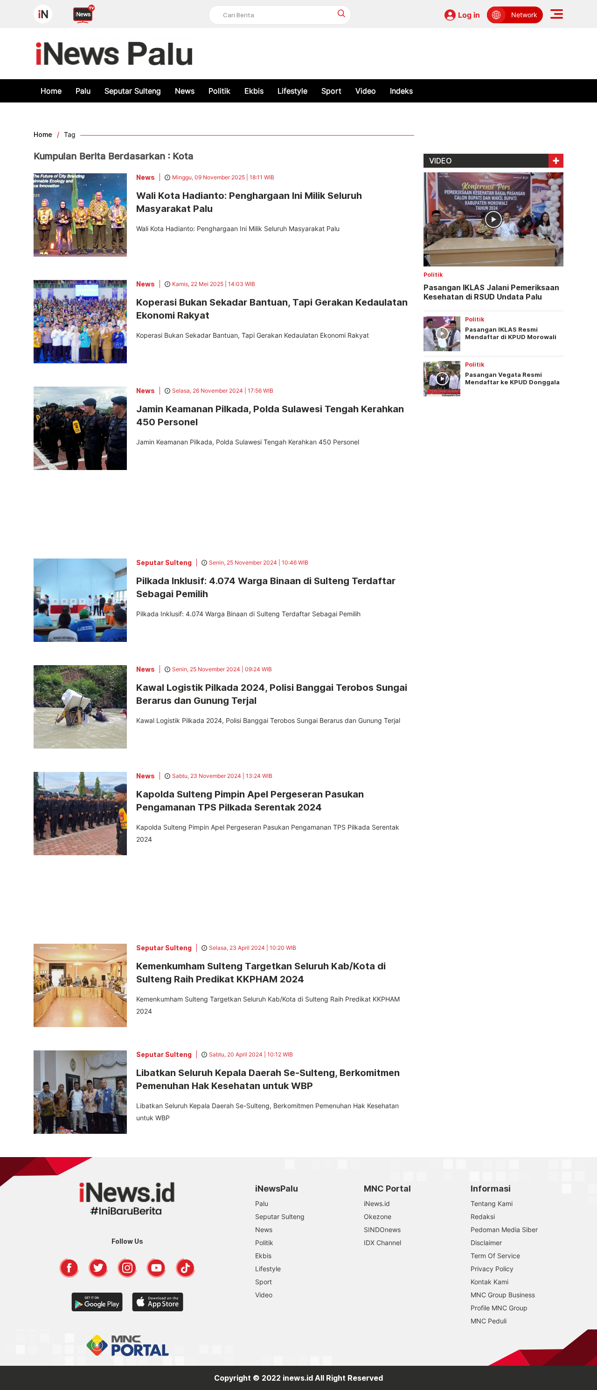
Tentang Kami (492, 1203)
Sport (331, 90)
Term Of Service (495, 1256)
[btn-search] (342, 13)
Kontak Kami (489, 1282)
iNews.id (377, 1203)
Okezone (377, 1216)
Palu (83, 90)
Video (365, 90)
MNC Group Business (503, 1295)
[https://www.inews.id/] (114, 54)
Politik (219, 90)
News (184, 90)
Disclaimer (486, 1243)
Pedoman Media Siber (504, 1229)
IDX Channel (382, 1243)
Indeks (401, 90)
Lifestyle (292, 90)
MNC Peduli (489, 1321)
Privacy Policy (492, 1269)
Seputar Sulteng (132, 90)
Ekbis (254, 90)
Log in (469, 15)
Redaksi (483, 1216)
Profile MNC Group (499, 1308)
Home (51, 90)
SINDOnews (382, 1229)
